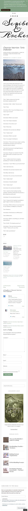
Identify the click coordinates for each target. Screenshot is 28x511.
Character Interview (8, 276)
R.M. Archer (18, 57)
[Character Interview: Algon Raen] (18, 252)
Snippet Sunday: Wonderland (21, 286)
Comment (5, 337)
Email (4, 360)
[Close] (27, 1)
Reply (23, 306)
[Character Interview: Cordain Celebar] (7, 262)
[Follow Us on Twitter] (15, 16)
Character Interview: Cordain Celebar (7, 266)
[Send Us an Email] (11, 16)
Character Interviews (13, 275)
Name (5, 354)
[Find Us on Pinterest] (17, 16)
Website (5, 366)
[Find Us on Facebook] (13, 16)
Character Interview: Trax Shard (7, 251)
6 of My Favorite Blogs (7, 286)
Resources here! (5, 10)
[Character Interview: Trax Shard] (7, 247)
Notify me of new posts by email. (10, 371)
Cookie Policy (4, 505)
